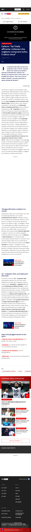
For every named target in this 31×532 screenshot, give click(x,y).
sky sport (4, 487)
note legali (4, 513)
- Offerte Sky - (6, 356)
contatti (24, 524)
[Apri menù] (2, 14)
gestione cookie (6, 510)
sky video (4, 493)
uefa (20, 371)
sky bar (17, 496)
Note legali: (4, 507)
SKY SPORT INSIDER (24, 13)
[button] (13, 530)
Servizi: (17, 484)
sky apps (17, 490)
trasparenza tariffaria (13, 524)
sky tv (17, 487)
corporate (18, 517)
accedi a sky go (23, 479)
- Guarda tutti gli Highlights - (10, 350)
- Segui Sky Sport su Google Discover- (13, 339)
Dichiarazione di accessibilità (19, 514)
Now (16, 493)
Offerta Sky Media (6, 517)
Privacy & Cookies (10, 523)
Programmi (18, 502)
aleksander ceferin (9, 371)
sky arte (4, 496)
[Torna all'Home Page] (7, 14)
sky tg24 (4, 490)
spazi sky (17, 499)
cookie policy (19, 510)
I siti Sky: (3, 484)
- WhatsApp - (5, 345)
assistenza (20, 524)
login (27, 9)
